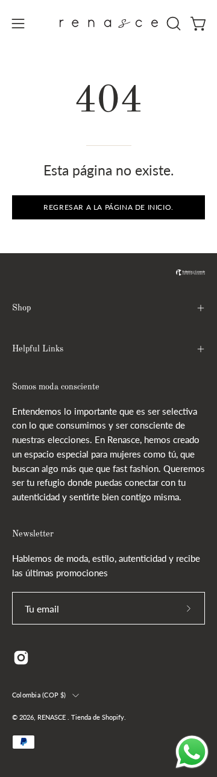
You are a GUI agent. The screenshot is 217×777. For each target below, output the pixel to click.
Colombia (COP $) (39, 695)
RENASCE (52, 717)
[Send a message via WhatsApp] (192, 752)
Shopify (113, 717)
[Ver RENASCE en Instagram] (21, 658)
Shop (21, 308)
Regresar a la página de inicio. (108, 207)
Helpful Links (37, 349)
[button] (172, 23)
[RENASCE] (109, 23)
